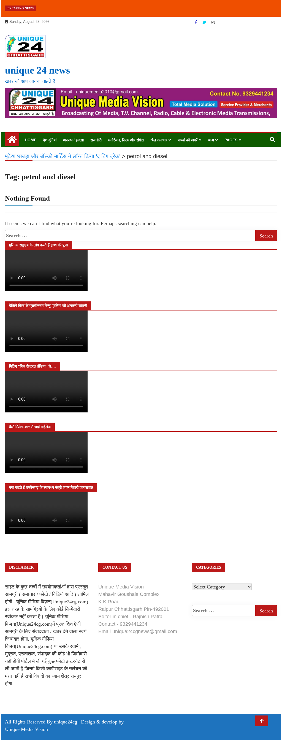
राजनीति (96, 140)
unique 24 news (37, 70)
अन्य (211, 140)
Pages (230, 140)
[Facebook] (196, 22)
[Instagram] (213, 22)
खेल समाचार (158, 140)
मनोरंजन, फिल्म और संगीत (126, 140)
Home (30, 140)
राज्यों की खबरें (187, 140)
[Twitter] (204, 22)
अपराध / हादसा (73, 140)
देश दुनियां (49, 140)
